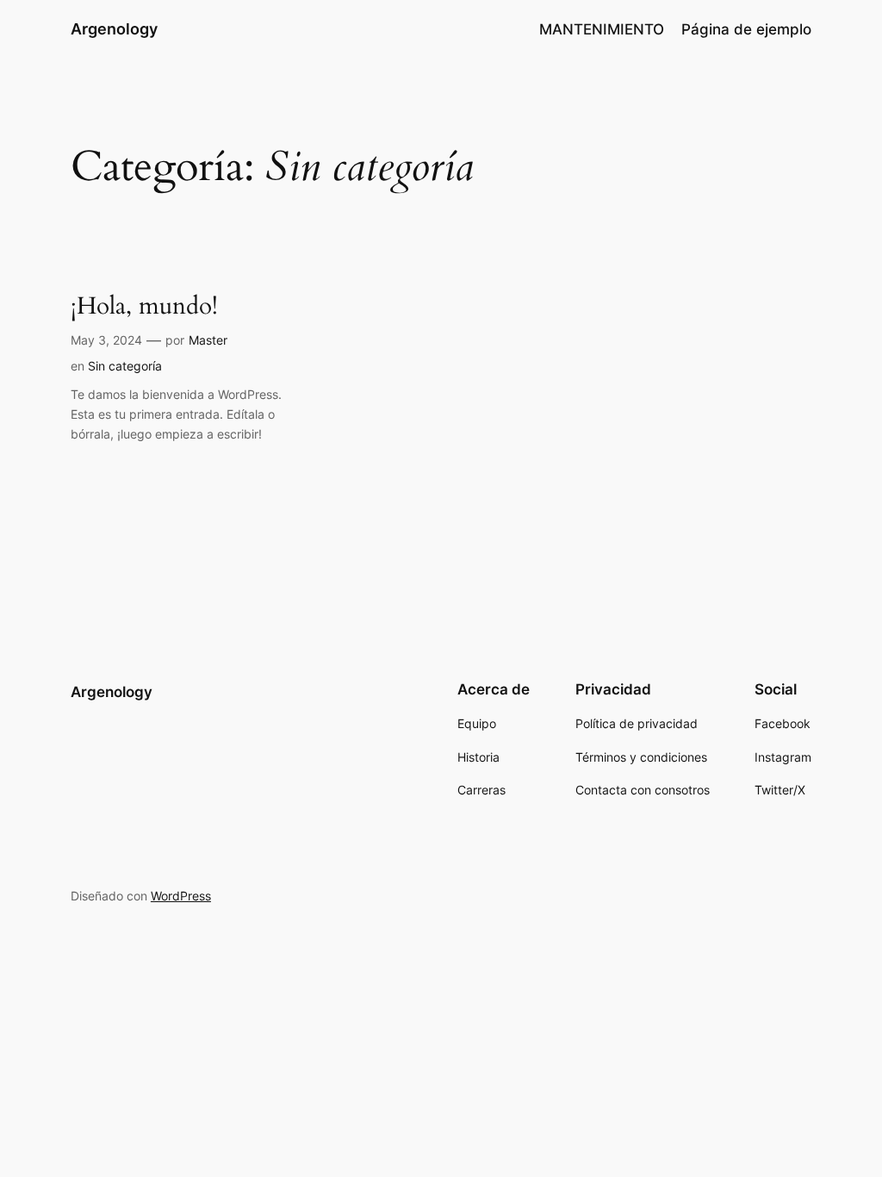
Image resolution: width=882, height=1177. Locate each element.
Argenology (114, 29)
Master (208, 340)
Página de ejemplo (746, 29)
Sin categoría (125, 365)
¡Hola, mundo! (144, 306)
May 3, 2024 (106, 340)
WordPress (181, 895)
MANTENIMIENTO (601, 29)
